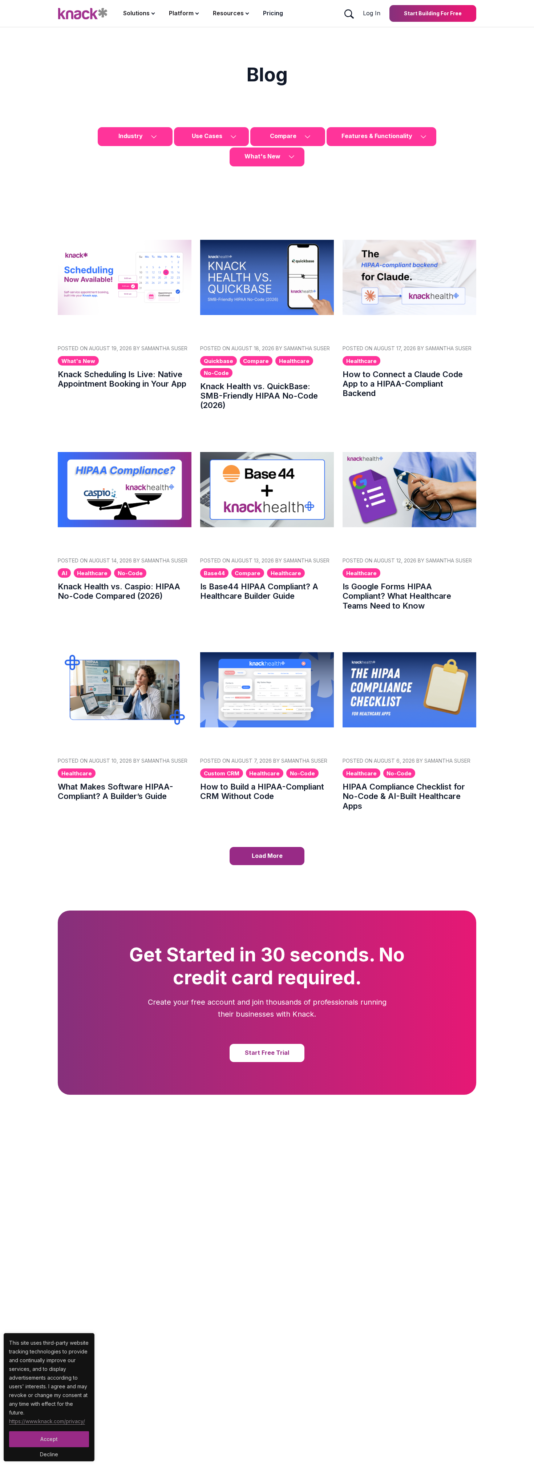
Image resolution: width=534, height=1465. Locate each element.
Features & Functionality (377, 136)
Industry (131, 136)
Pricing (273, 13)
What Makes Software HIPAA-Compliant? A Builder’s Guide (115, 791)
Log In (371, 13)
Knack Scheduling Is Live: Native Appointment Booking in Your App (122, 379)
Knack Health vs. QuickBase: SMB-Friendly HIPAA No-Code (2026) (259, 396)
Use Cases (208, 136)
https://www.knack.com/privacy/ (47, 1421)
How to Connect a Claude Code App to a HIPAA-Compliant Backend (403, 384)
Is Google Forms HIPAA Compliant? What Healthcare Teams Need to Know (397, 596)
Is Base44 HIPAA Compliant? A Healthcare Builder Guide (259, 591)
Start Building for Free (433, 13)
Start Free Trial (267, 1052)
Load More (267, 855)
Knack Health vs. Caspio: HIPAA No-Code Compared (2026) (119, 591)
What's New (263, 156)
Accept (49, 1439)
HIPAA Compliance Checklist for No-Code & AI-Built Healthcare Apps (404, 796)
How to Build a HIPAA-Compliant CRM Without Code (262, 791)
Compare (284, 136)
